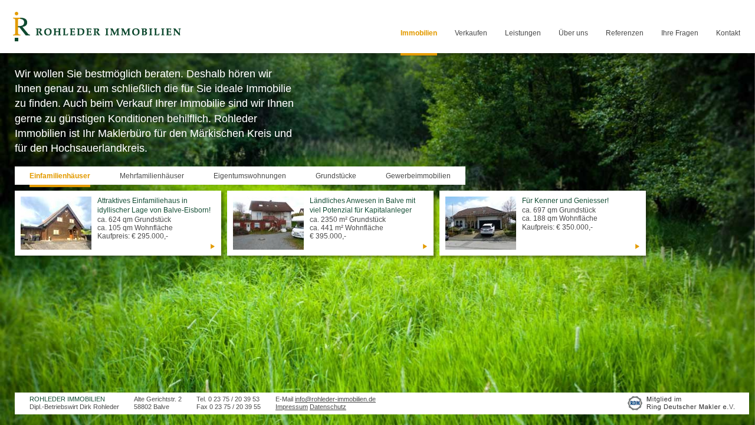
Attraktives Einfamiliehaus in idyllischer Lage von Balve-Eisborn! (154, 205)
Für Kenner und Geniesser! (565, 201)
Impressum (291, 406)
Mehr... (212, 246)
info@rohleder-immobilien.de (335, 399)
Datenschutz (328, 406)
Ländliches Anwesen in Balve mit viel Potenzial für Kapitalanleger (362, 205)
